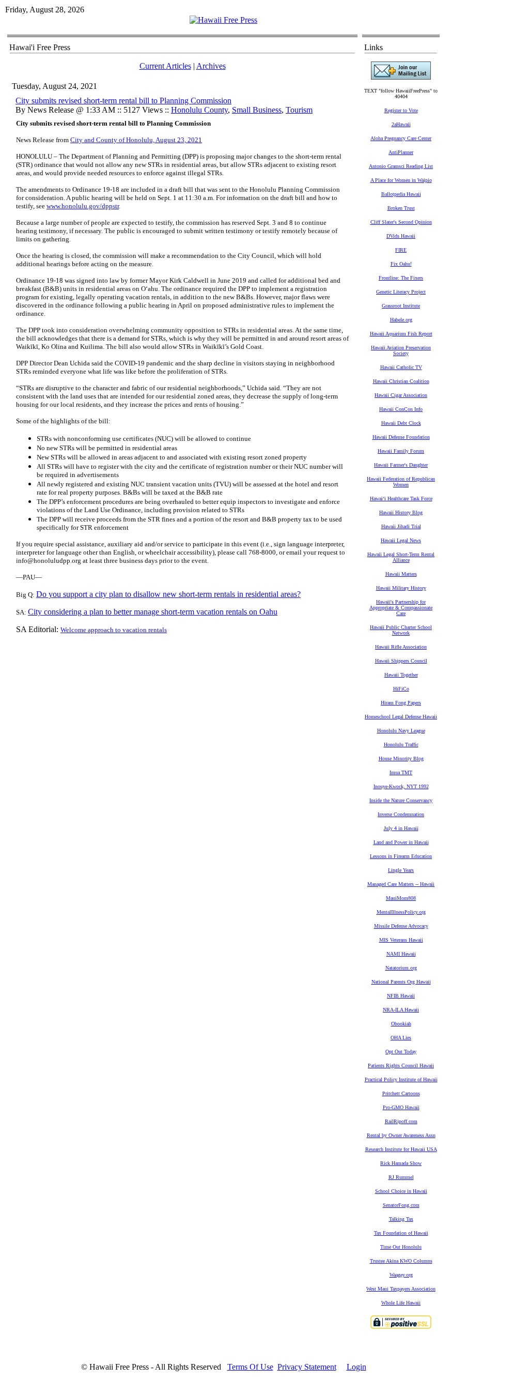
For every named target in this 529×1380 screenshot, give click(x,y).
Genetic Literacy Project (401, 292)
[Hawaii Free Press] (223, 20)
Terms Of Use (250, 1366)
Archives (211, 66)
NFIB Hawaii (401, 996)
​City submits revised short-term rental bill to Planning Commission (123, 100)
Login (356, 1366)
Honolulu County (199, 109)
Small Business (257, 109)
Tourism (299, 109)
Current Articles (165, 66)
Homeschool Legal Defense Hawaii (401, 716)
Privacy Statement (306, 1366)
